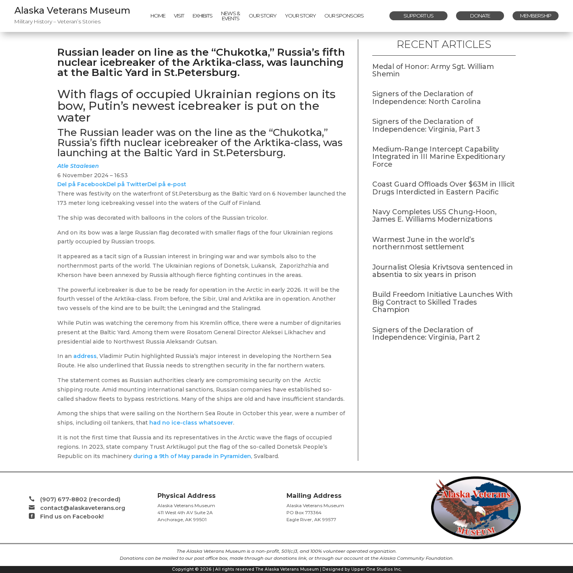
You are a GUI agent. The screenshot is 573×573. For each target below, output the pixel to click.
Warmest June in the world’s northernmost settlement (423, 243)
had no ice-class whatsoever (191, 422)
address (85, 356)
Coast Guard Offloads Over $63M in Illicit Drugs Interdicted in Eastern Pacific (443, 188)
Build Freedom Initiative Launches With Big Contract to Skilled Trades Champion (442, 302)
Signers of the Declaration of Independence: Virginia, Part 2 (426, 333)
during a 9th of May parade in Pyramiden (192, 456)
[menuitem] (157, 15)
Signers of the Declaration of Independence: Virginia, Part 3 (426, 125)
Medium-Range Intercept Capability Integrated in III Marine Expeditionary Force (438, 156)
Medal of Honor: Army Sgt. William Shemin (433, 70)
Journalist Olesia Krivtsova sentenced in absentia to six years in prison (442, 271)
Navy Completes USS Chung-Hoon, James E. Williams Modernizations (434, 215)
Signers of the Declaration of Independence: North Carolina (426, 97)
